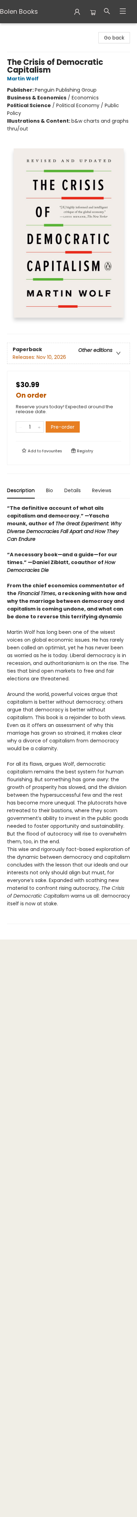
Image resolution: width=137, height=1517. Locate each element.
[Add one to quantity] (39, 427)
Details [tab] (72, 490)
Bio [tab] (49, 490)
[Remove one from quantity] (20, 427)
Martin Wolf (23, 78)
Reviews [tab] (101, 490)
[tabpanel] (68, 714)
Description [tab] (21, 490)
